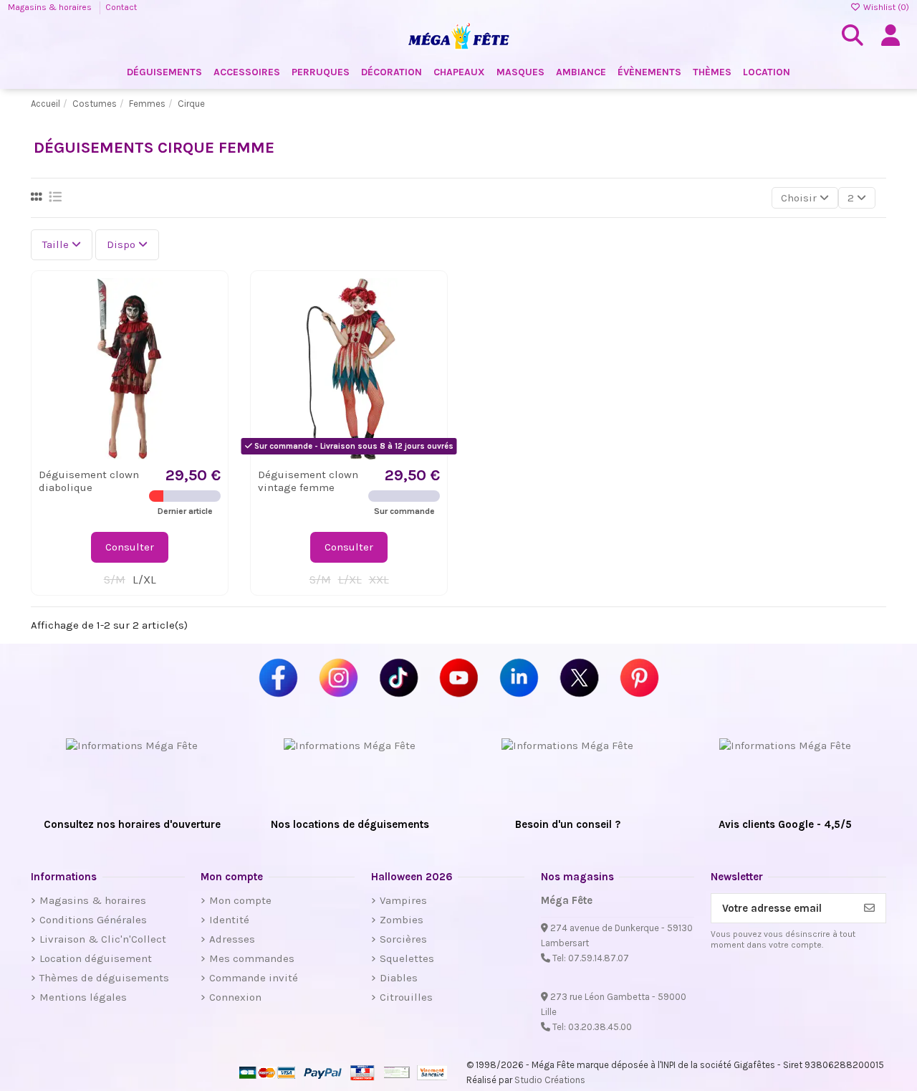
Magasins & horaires (51, 7)
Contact (121, 7)
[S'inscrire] (869, 908)
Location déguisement (95, 958)
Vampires (403, 900)
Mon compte (240, 900)
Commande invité (253, 977)
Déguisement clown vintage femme (308, 481)
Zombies (401, 919)
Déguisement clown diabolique (89, 481)
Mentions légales (83, 997)
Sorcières (403, 939)
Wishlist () (885, 7)
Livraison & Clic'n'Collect (102, 939)
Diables (399, 977)
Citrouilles (406, 997)
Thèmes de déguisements (104, 977)
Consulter (129, 546)
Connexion (235, 997)
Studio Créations (549, 1080)
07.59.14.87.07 (598, 958)
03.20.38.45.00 (600, 1026)
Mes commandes (251, 958)
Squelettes (407, 958)
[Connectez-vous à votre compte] (890, 35)
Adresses (232, 939)
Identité (229, 919)
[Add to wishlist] (209, 300)
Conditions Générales (93, 919)
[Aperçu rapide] (209, 326)
